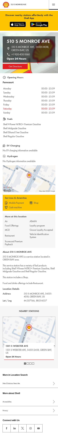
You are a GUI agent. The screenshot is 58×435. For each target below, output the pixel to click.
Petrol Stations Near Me (11, 383)
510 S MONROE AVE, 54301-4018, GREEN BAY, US (30, 48)
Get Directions (15, 66)
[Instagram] (30, 428)
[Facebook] (7, 428)
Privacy (5, 410)
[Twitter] (22, 428)
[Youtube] (38, 428)
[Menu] (53, 4)
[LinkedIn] (15, 428)
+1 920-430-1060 (20, 54)
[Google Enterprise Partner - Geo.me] (7, 187)
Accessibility (7, 402)
